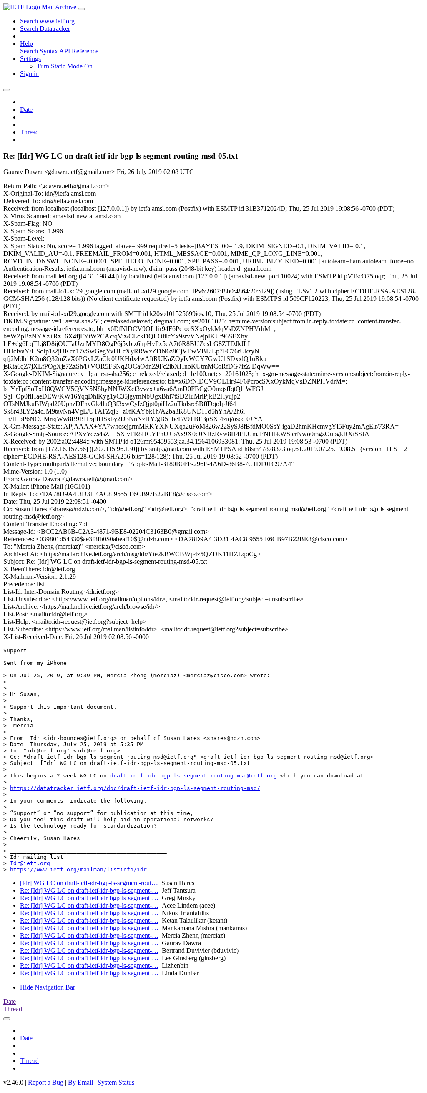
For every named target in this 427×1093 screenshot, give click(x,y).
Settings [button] (30, 58)
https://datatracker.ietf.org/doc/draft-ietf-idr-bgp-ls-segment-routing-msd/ (135, 788)
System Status (116, 1082)
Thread (29, 132)
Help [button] (26, 43)
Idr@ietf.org (30, 863)
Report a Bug (45, 1082)
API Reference (78, 51)
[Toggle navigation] (81, 9)
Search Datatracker (45, 28)
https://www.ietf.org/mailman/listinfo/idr (78, 869)
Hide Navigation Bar (47, 987)
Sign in (29, 73)
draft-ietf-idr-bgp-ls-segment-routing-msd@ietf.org (193, 775)
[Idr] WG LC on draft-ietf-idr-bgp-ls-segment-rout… (89, 882)
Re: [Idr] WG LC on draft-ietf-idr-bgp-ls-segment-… (89, 890)
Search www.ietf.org (47, 21)
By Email (80, 1082)
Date (26, 109)
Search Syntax (39, 51)
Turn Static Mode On (65, 66)
